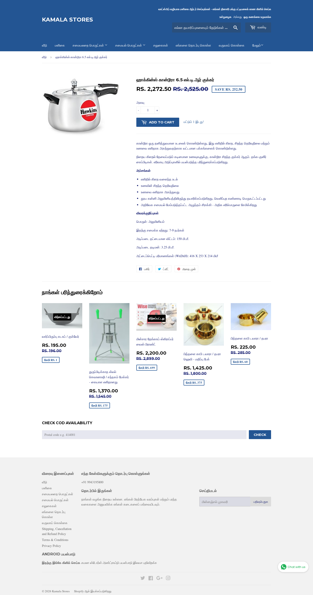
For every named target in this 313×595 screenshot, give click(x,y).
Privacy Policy (51, 545)
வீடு (44, 57)
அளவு (140, 102)
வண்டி (261, 27)
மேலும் (256, 45)
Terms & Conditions (55, 540)
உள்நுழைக (225, 17)
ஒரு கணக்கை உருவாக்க (257, 17)
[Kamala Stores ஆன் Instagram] (168, 578)
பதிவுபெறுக (260, 501)
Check (260, 434)
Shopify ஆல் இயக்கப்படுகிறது (92, 591)
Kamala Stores (67, 19)
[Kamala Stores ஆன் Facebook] (150, 578)
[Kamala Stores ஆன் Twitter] (142, 578)
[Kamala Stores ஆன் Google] (159, 578)
